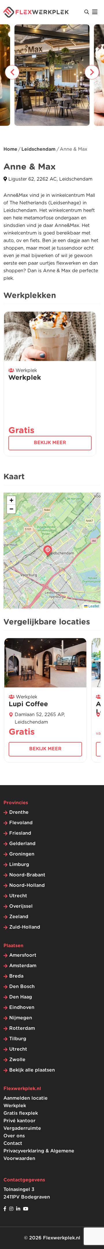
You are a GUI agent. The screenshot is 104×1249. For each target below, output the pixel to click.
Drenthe (19, 812)
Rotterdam (22, 1028)
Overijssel (21, 906)
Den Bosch (22, 986)
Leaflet (93, 605)
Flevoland (21, 822)
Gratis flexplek (20, 1113)
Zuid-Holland (24, 927)
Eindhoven (21, 1007)
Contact (12, 1143)
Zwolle (17, 1059)
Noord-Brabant (27, 875)
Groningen (21, 854)
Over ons (14, 1136)
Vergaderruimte (22, 1128)
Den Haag (20, 997)
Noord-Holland (27, 885)
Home (10, 149)
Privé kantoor (19, 1121)
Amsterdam (22, 965)
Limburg (19, 864)
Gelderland (22, 843)
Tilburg (17, 1038)
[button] (47, 550)
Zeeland (18, 916)
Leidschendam (38, 149)
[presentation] (12, 72)
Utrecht (18, 896)
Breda (16, 976)
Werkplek (14, 1105)
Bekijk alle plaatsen (32, 1070)
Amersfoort (22, 955)
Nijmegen (20, 1018)
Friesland (20, 833)
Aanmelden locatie (25, 1098)
